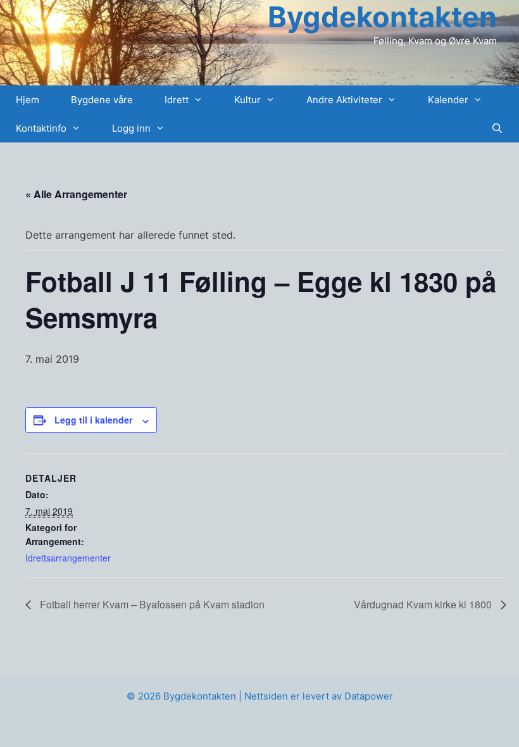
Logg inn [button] (131, 128)
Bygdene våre (102, 100)
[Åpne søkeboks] (497, 128)
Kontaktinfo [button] (41, 128)
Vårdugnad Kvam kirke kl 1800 (424, 604)
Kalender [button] (448, 100)
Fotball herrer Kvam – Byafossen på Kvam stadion (151, 604)
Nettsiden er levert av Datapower (318, 696)
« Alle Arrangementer (76, 194)
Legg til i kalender (93, 419)
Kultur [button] (247, 100)
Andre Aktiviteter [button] (344, 100)
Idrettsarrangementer (68, 557)
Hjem (27, 100)
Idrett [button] (177, 100)
